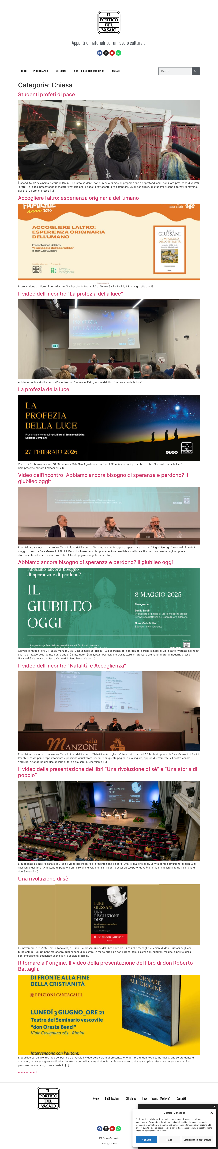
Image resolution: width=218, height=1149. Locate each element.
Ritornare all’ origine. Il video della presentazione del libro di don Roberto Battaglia (105, 966)
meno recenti (27, 1072)
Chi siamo (61, 71)
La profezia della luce (43, 389)
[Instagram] (106, 53)
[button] (211, 1112)
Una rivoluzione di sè (43, 879)
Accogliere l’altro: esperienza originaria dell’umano (78, 198)
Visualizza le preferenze (197, 1139)
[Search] (196, 71)
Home (24, 71)
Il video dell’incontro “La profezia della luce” (70, 294)
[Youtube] (112, 53)
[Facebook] (99, 53)
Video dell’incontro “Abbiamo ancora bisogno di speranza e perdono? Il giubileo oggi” (103, 478)
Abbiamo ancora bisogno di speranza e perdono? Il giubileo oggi (95, 562)
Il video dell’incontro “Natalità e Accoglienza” (72, 666)
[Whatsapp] (118, 53)
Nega (169, 1139)
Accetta (146, 1139)
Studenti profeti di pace (46, 94)
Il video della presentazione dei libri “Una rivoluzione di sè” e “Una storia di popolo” (107, 772)
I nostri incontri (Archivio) (88, 71)
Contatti (116, 71)
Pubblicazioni (41, 71)
